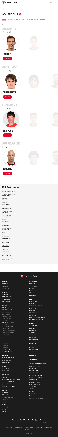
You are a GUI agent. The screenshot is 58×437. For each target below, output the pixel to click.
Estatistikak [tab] (26, 19)
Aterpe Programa (34, 352)
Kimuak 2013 (5, 345)
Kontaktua (32, 356)
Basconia (4, 320)
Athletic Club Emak (7, 310)
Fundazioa (32, 343)
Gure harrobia (6, 392)
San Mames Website (34, 370)
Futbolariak (32, 330)
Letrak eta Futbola (34, 382)
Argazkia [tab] (42, 19)
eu (50, 2)
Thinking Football (34, 379)
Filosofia (31, 303)
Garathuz (5, 394)
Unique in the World (34, 366)
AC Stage (4, 409)
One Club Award (33, 349)
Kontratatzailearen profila (36, 319)
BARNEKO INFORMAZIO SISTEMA (37, 317)
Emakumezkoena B (6, 312)
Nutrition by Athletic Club (36, 398)
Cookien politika (18, 427)
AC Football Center (7, 397)
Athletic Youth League (8, 322)
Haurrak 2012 (5, 334)
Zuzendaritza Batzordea (36, 306)
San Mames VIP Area (7, 381)
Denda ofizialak (6, 371)
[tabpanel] (29, 143)
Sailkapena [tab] (17, 19)
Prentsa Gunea (9, 427)
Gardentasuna (33, 312)
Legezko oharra (38, 427)
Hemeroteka (5, 288)
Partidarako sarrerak (8, 358)
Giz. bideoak (5, 294)
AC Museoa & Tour (34, 373)
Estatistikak (32, 335)
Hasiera (3, 8)
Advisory (4, 401)
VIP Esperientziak (6, 360)
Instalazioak (32, 308)
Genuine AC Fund (6, 349)
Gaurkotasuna (6, 283)
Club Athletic (32, 288)
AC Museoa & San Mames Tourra (11, 379)
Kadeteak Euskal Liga (7, 328)
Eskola (4, 411)
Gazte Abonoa (33, 286)
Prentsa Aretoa (33, 315)
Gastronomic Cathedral (8, 386)
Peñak (30, 290)
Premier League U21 (6, 316)
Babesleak (32, 310)
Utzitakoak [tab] (34, 19)
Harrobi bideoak (6, 299)
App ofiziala (33, 360)
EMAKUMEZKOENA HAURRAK (8, 341)
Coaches (4, 402)
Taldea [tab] (4, 19)
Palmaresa (32, 328)
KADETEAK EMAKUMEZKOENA (8, 332)
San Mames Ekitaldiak (8, 384)
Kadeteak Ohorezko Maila (8, 330)
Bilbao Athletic (6, 314)
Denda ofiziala (6, 368)
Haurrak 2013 (5, 339)
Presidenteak (32, 337)
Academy (31, 393)
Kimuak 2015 (5, 347)
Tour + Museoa (6, 362)
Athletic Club (5, 307)
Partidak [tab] (10, 19)
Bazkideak (32, 283)
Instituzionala (33, 301)
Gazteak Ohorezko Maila (8, 324)
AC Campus (5, 407)
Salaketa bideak (29, 429)
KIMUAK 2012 (5, 343)
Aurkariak (32, 332)
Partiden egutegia (7, 351)
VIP (30, 293)
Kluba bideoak (6, 301)
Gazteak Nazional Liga (7, 326)
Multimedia (5, 286)
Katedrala (5, 377)
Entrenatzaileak (33, 339)
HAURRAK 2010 (5, 337)
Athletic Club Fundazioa (35, 377)
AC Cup (4, 404)
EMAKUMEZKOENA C (6, 318)
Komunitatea (32, 295)
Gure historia (33, 326)
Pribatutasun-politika (28, 427)
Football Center (6, 399)
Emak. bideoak (6, 297)
